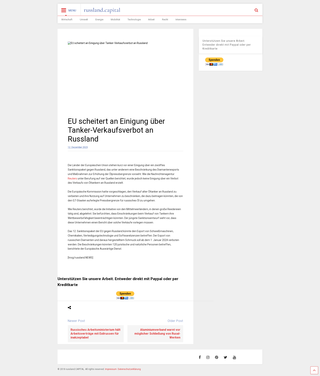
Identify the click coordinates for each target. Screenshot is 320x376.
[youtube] (234, 357)
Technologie (134, 19)
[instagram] (207, 357)
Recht (165, 19)
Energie (99, 19)
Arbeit (151, 19)
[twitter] (225, 357)
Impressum (111, 369)
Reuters (72, 178)
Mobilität (115, 19)
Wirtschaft (66, 19)
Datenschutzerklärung (129, 369)
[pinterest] (216, 357)
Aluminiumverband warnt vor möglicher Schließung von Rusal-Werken (157, 333)
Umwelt (84, 19)
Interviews (181, 19)
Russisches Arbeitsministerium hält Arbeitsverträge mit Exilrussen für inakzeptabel (95, 333)
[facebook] (200, 357)
